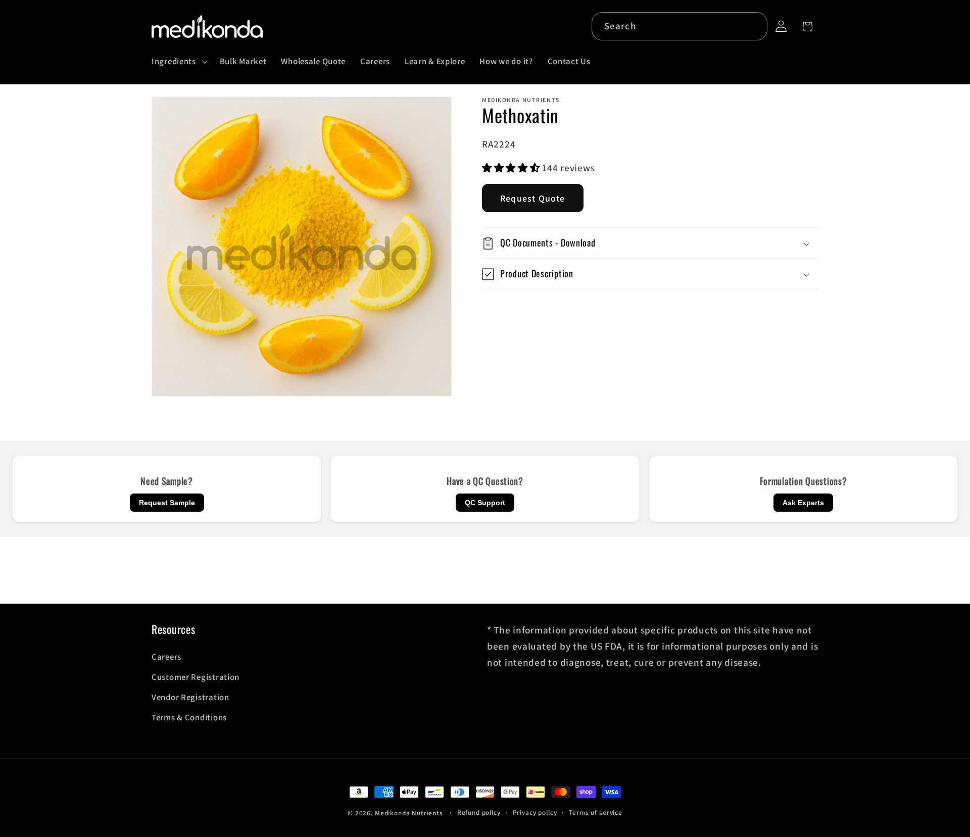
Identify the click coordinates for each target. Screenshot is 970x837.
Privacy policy (535, 812)
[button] (178, 61)
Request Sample (167, 503)
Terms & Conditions (189, 717)
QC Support (485, 503)
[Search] (753, 26)
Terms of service (595, 812)
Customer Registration (195, 676)
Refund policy (479, 812)
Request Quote (532, 199)
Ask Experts (803, 503)
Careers (166, 656)
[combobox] (679, 26)
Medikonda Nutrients (409, 813)
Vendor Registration (190, 697)
